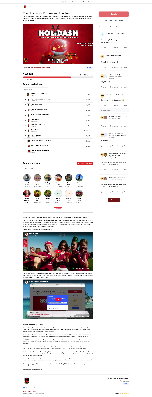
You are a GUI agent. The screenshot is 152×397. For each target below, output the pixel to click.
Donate (114, 14)
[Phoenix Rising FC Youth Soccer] (25, 6)
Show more (114, 199)
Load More (58, 158)
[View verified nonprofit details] (90, 68)
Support (25, 391)
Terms (34, 391)
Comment (115, 47)
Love (104, 47)
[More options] (127, 33)
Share (125, 47)
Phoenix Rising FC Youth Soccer (40, 67)
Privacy (30, 391)
